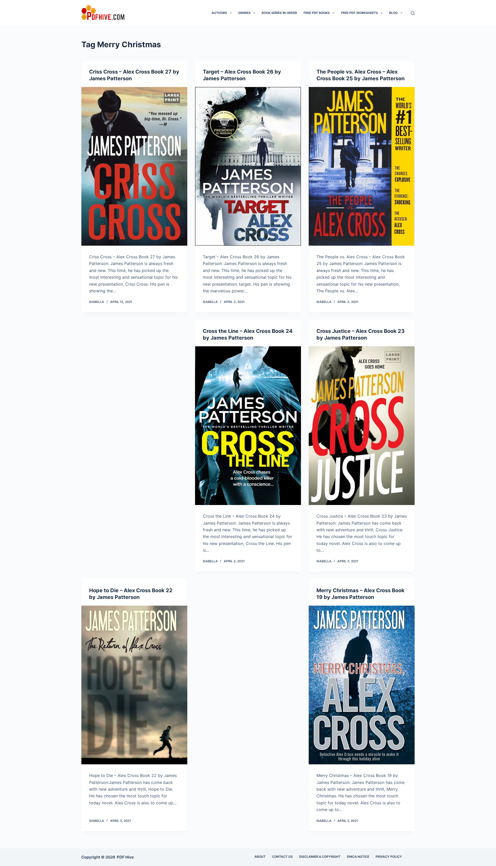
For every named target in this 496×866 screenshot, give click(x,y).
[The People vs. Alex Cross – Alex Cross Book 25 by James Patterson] (362, 166)
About (260, 857)
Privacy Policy (389, 857)
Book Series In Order (279, 13)
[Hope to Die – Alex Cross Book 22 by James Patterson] (134, 685)
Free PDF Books (317, 13)
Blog (393, 13)
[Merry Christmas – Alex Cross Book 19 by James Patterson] (362, 685)
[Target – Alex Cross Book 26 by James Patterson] (248, 166)
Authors (219, 13)
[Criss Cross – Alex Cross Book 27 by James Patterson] (134, 166)
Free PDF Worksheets (359, 13)
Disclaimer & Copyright (319, 857)
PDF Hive (125, 857)
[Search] (413, 13)
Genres (244, 13)
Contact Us (282, 857)
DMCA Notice (358, 857)
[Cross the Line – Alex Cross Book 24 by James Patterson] (248, 425)
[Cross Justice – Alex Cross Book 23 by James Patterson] (362, 425)
